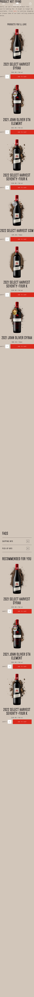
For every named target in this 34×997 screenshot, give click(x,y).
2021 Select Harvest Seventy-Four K (17, 284)
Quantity (2, 76)
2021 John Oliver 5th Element (17, 121)
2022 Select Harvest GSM (17, 230)
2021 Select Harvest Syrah (17, 66)
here (15, 11)
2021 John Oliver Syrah (17, 337)
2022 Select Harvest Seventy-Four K (17, 177)
